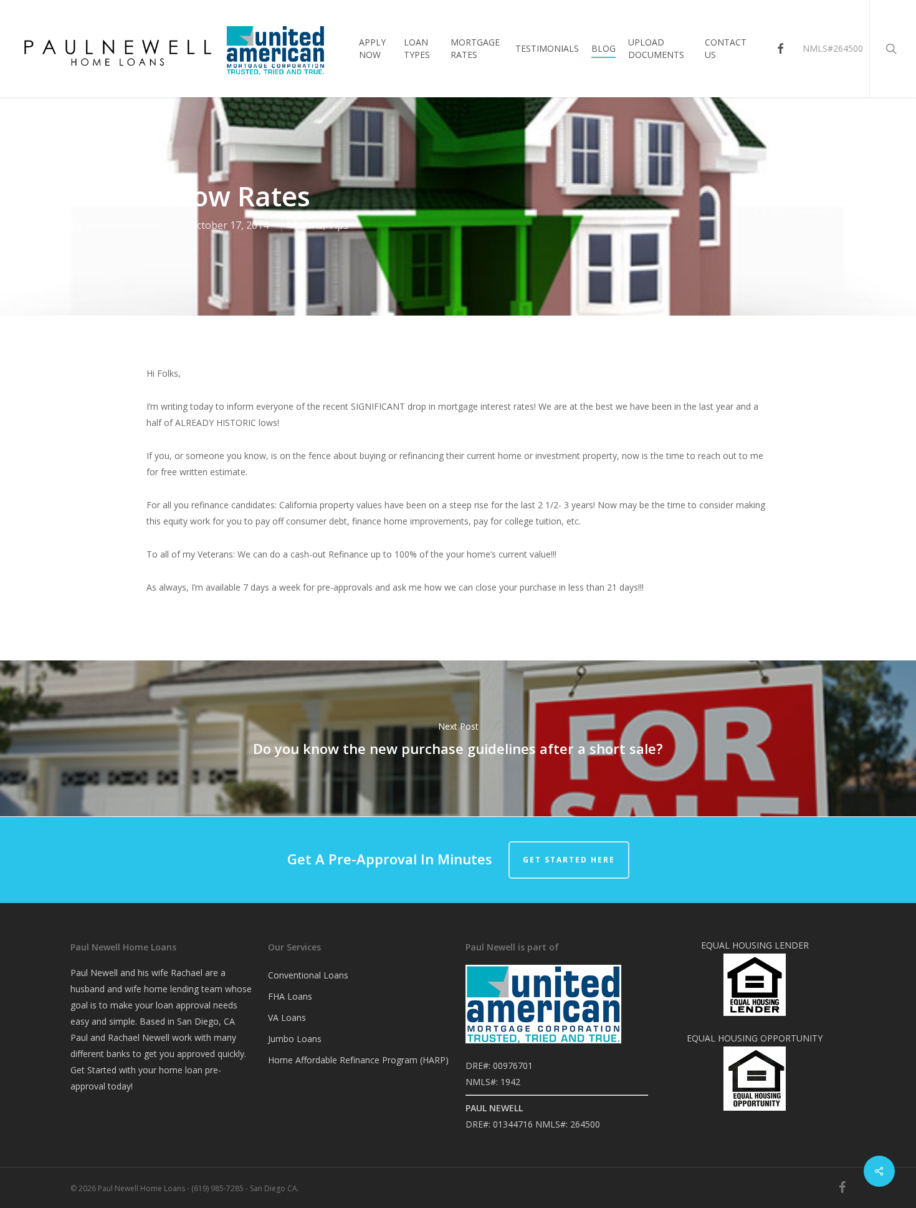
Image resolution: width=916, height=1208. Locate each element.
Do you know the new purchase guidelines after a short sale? (458, 738)
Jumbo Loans (295, 1039)
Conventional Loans (308, 975)
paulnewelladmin (124, 225)
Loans (308, 225)
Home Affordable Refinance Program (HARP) (358, 1060)
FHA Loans (290, 996)
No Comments (801, 212)
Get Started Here (569, 859)
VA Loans (287, 1017)
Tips (338, 225)
